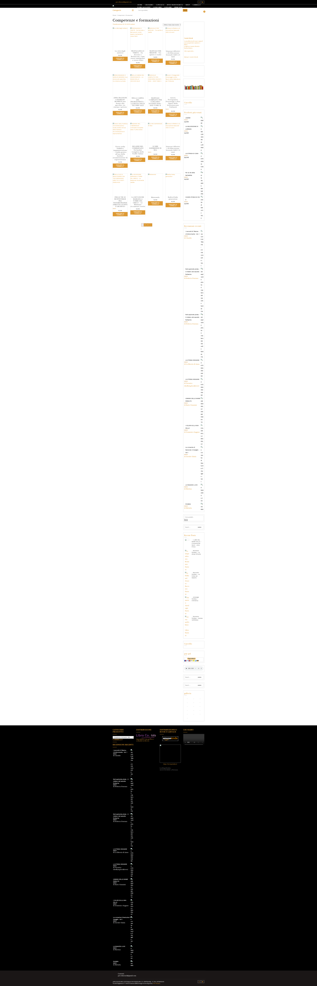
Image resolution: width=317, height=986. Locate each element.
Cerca (185, 10)
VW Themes (156, 983)
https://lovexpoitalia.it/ (170, 764)
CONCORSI (157, 7)
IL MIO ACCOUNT (143, 7)
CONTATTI (160, 5)
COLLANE (168, 7)
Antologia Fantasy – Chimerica (195, 598)
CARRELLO (197, 5)
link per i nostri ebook (191, 57)
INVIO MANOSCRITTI (175, 5)
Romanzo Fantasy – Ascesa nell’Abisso (197, 618)
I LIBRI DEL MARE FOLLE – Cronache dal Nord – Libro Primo (196, 543)
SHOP (188, 5)
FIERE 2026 (178, 7)
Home (114, 15)
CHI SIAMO (149, 5)
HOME (139, 5)
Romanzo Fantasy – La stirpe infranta (196, 552)
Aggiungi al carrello (120, 58)
